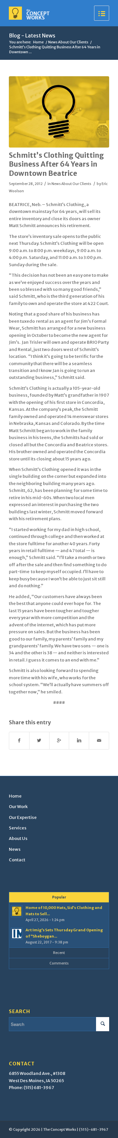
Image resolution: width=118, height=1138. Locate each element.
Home (38, 42)
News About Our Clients (68, 42)
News (15, 849)
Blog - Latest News (32, 35)
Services (18, 828)
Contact (17, 860)
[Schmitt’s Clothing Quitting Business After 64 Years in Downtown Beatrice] (59, 112)
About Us (18, 838)
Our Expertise (23, 817)
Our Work (18, 806)
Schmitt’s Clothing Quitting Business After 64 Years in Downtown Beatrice (56, 164)
